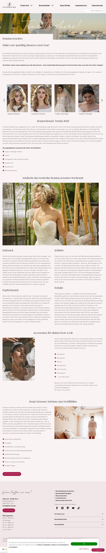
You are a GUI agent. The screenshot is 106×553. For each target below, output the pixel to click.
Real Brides (65, 5)
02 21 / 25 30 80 (9, 510)
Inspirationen (81, 5)
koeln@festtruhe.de (9, 506)
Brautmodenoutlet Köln (64, 500)
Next (102, 100)
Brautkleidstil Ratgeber (63, 493)
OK (84, 544)
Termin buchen (99, 550)
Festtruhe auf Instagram (62, 508)
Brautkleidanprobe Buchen (65, 491)
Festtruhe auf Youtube (73, 508)
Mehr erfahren (84, 549)
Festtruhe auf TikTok (78, 508)
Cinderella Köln (61, 498)
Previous (4, 100)
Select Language (95, 10)
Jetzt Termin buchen (12, 474)
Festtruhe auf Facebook (56, 508)
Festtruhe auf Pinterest (67, 508)
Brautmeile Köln (61, 496)
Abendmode (97, 5)
